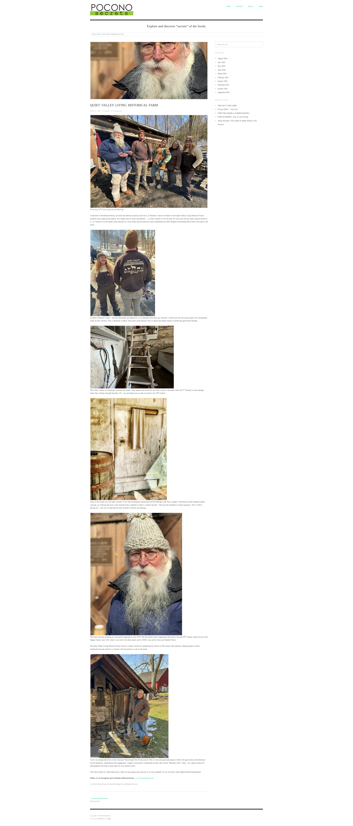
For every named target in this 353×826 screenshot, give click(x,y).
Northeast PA (111, 784)
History (99, 784)
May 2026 (221, 66)
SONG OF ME (94, 801)
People (118, 784)
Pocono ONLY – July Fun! (228, 109)
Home (228, 6)
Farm (95, 784)
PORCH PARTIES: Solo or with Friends (233, 117)
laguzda (106, 111)
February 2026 (223, 77)
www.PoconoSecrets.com (144, 778)
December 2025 (223, 85)
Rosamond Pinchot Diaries (100, 798)
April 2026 (222, 70)
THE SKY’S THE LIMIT (227, 106)
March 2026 (222, 74)
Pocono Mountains (126, 784)
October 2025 (223, 89)
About (250, 6)
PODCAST (239, 6)
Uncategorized (117, 111)
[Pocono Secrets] (111, 9)
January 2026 (222, 81)
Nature (104, 784)
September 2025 (224, 92)
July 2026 (221, 62)
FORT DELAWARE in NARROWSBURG (233, 113)
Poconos (135, 784)
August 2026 (222, 58)
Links (260, 6)
